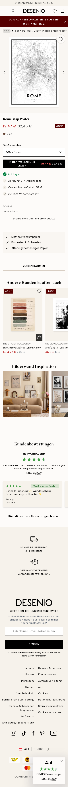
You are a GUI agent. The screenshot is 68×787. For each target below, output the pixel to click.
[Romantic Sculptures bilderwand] (26, 394)
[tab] (11, 111)
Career (29, 687)
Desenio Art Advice (49, 668)
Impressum (27, 680)
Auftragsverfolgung (50, 680)
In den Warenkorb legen (35, 163)
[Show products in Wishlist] (55, 11)
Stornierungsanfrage (51, 706)
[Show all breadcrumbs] (7, 31)
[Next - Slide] (64, 72)
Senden (34, 644)
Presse (30, 674)
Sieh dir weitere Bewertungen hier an (33, 516)
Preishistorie (10, 211)
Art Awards (27, 716)
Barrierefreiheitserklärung (18, 699)
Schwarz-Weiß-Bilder (28, 30)
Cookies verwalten (49, 712)
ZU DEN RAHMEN (34, 266)
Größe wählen (12, 145)
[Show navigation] (5, 11)
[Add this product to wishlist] (60, 39)
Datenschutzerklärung (29, 652)
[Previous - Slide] (4, 72)
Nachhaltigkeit (25, 693)
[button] (49, 770)
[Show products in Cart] (63, 11)
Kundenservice (47, 674)
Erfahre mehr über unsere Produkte (34, 218)
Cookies (43, 693)
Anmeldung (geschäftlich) (18, 722)
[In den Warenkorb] (39, 337)
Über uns (28, 668)
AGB (40, 687)
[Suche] (13, 11)
